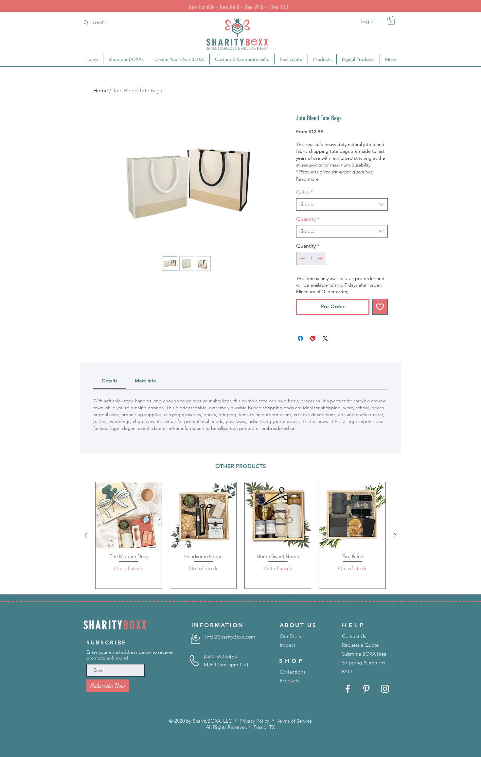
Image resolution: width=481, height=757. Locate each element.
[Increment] (320, 258)
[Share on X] (325, 338)
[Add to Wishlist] (380, 307)
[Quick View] (129, 515)
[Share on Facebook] (300, 338)
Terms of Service (294, 721)
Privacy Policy (254, 721)
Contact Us (354, 636)
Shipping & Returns (363, 663)
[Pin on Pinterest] (313, 338)
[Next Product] (395, 535)
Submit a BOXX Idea (364, 654)
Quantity (307, 219)
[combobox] (342, 204)
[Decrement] (301, 258)
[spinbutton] (311, 258)
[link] (391, 20)
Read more (307, 179)
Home (100, 90)
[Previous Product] (86, 535)
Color (304, 192)
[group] (240, 535)
